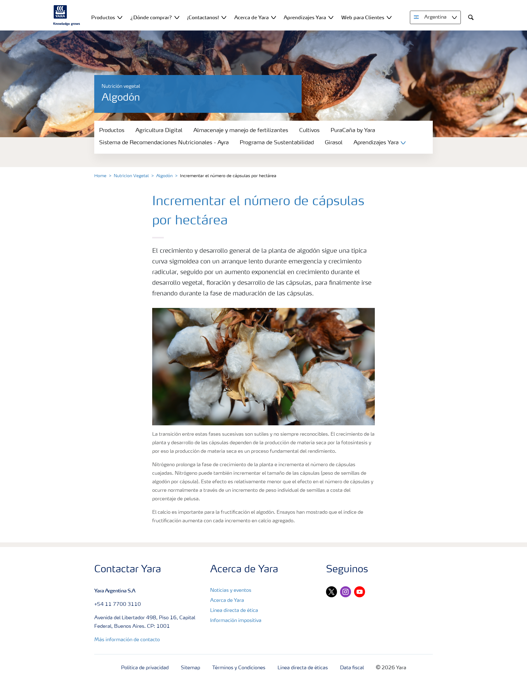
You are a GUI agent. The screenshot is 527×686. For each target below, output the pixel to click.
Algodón (164, 176)
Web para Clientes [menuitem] (362, 17)
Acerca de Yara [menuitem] (251, 17)
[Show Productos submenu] (119, 17)
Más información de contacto (127, 640)
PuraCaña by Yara (353, 130)
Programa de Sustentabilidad (277, 142)
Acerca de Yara (227, 600)
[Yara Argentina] (66, 15)
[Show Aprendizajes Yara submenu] (330, 17)
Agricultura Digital (158, 130)
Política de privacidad (145, 668)
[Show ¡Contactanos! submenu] (223, 17)
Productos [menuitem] (103, 17)
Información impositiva (235, 620)
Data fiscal (352, 668)
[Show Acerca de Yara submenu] (273, 17)
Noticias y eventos (230, 590)
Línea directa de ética (234, 610)
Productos (111, 130)
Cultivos (309, 130)
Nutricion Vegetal (131, 176)
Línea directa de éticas (303, 668)
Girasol (333, 142)
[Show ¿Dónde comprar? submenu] (176, 17)
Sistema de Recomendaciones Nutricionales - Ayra (164, 142)
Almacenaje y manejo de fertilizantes (240, 130)
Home (100, 176)
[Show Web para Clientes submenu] (389, 17)
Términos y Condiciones (238, 668)
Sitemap (190, 668)
